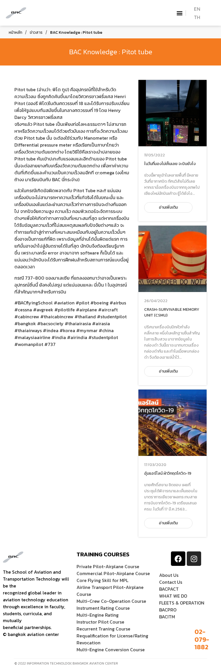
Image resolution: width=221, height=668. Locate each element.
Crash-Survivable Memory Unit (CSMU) (171, 312)
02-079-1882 (202, 639)
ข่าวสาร (36, 32)
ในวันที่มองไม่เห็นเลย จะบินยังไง (170, 164)
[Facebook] (178, 558)
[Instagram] (194, 558)
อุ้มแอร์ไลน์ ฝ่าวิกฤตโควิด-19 (167, 473)
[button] (179, 13)
